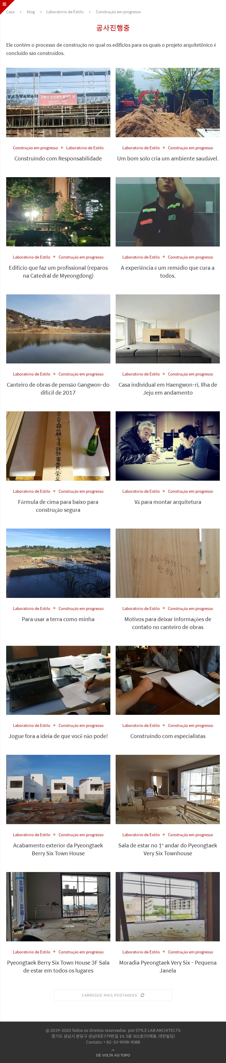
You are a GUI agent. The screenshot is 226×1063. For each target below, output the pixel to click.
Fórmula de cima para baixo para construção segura (58, 506)
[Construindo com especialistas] (168, 680)
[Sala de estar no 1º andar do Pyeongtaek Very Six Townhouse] (168, 789)
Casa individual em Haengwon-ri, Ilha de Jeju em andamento (168, 388)
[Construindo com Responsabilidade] (58, 102)
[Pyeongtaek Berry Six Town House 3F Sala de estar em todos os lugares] (58, 906)
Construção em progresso (35, 147)
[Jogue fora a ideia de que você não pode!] (58, 680)
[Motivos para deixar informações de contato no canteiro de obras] (168, 563)
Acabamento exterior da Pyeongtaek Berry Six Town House (58, 849)
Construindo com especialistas (167, 736)
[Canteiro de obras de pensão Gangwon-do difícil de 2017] (58, 329)
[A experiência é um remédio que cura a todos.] (168, 212)
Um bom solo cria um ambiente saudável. (168, 158)
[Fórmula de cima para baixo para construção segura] (58, 446)
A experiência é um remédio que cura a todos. (168, 271)
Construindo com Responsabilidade (58, 158)
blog (31, 12)
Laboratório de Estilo (65, 12)
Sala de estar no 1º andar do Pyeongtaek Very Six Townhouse (167, 849)
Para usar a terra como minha (58, 619)
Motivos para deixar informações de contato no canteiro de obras (167, 623)
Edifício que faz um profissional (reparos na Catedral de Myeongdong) (58, 271)
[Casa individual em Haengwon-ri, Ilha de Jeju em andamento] (168, 329)
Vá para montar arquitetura (167, 502)
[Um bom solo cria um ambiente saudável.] (168, 102)
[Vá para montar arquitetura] (168, 446)
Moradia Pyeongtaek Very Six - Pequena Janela (168, 966)
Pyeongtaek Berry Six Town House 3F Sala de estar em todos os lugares (58, 966)
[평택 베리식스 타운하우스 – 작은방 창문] (168, 906)
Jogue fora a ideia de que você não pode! (58, 736)
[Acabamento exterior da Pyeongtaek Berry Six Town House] (58, 789)
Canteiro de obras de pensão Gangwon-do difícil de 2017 (58, 388)
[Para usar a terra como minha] (58, 563)
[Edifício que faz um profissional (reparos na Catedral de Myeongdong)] (58, 212)
